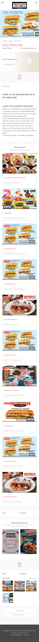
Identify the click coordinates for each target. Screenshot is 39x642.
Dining (10, 41)
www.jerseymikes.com (30, 48)
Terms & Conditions (16, 635)
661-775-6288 (8, 48)
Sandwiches (17, 41)
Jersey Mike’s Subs (19, 615)
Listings (4, 41)
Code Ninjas (20, 610)
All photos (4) (33, 578)
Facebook (7, 86)
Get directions (10, 64)
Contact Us (27, 635)
